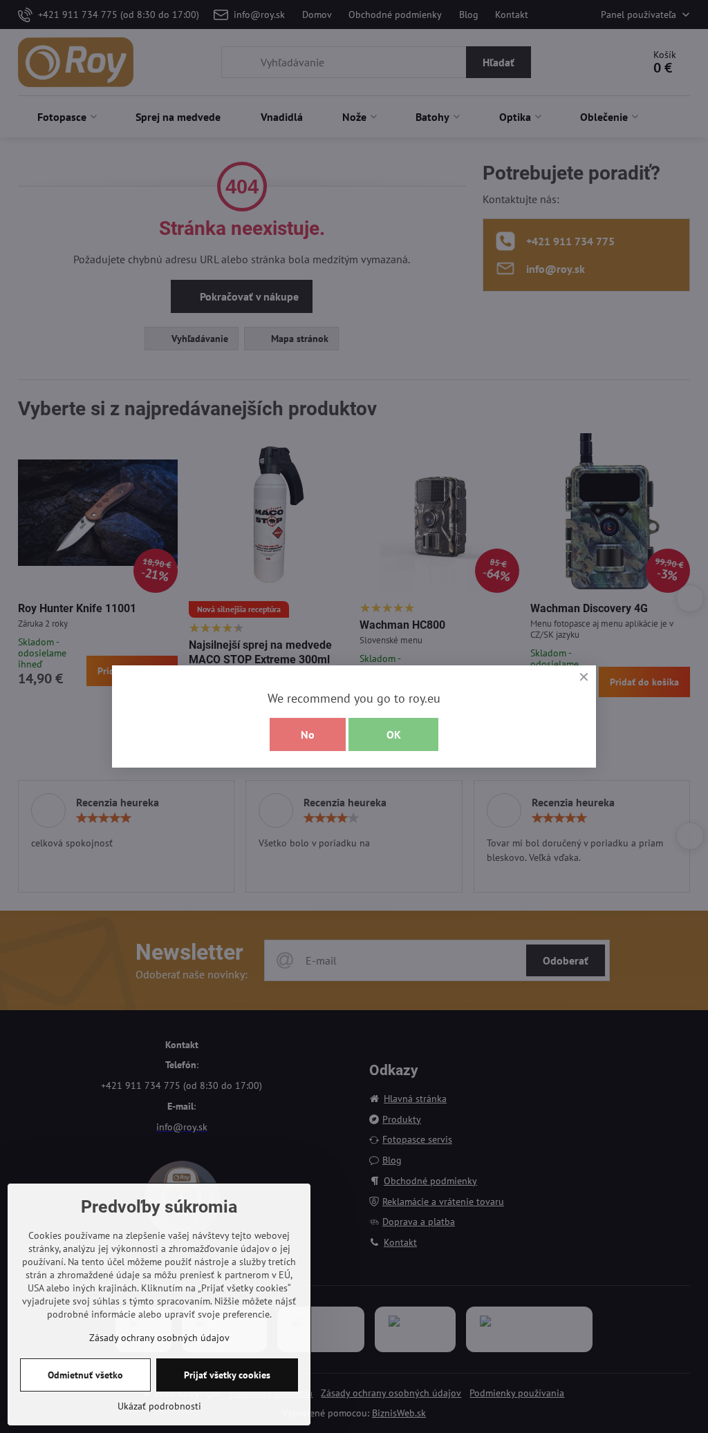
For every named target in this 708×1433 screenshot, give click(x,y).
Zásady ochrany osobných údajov (159, 1337)
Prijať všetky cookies (227, 1375)
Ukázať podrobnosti (159, 1406)
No (308, 734)
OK (393, 734)
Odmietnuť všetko (85, 1375)
